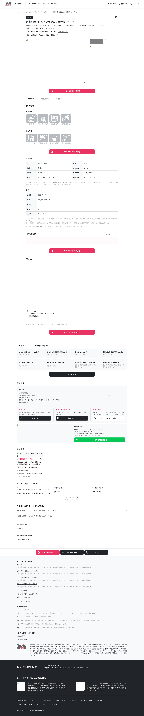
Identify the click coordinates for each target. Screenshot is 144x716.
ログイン (136, 3)
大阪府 (45, 12)
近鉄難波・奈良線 (23, 539)
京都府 (66, 567)
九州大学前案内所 (72, 628)
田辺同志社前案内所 (75, 620)
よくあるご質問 (86, 700)
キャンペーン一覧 (22, 639)
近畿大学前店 (49, 624)
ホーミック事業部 (61, 620)
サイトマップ (41, 704)
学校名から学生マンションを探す (27, 584)
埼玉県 (49, 567)
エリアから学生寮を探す (24, 590)
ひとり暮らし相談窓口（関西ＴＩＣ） (94, 620)
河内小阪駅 (20, 528)
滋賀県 (60, 567)
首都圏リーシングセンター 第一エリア (63, 613)
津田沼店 (92, 613)
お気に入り (112, 3)
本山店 (37, 617)
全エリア (37, 12)
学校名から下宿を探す (23, 597)
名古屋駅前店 (29, 617)
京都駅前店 (51, 620)
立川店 (85, 613)
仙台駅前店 (28, 609)
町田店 (80, 613)
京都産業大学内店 (30, 620)
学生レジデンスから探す (24, 601)
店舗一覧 (73, 700)
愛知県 (55, 567)
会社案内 (54, 704)
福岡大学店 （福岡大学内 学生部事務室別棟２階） (50, 628)
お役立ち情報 (21, 636)
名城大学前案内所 (46, 617)
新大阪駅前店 (29, 624)
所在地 (58, 99)
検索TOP (19, 564)
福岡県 (84, 567)
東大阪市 (53, 12)
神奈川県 (36, 567)
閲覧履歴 (124, 3)
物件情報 (31, 99)
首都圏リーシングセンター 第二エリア (37, 613)
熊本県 (89, 567)
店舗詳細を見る (23, 402)
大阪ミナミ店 (39, 624)
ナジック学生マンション (24, 12)
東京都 (30, 567)
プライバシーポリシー (24, 704)
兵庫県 (72, 567)
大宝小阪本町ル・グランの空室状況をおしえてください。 (37, 510)
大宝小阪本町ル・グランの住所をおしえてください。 (35, 516)
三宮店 (65, 624)
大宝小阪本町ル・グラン (25, 459)
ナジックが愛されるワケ (25, 700)
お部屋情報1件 (44, 99)
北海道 (19, 567)
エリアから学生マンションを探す (27, 577)
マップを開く (63, 31)
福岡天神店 (28, 628)
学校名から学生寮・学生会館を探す (27, 594)
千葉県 (43, 567)
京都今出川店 (42, 620)
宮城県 (24, 567)
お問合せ (99, 700)
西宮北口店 (58, 624)
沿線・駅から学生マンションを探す (27, 571)
